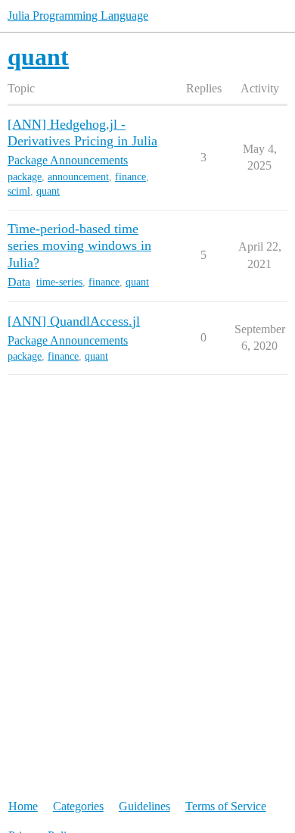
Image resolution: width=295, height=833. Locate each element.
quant (48, 191)
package (25, 177)
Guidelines (144, 806)
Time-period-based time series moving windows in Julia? (79, 245)
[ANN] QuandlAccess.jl (74, 321)
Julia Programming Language (78, 15)
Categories (78, 806)
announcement (78, 177)
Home (23, 806)
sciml (19, 191)
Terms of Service (225, 806)
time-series (59, 282)
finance (130, 177)
